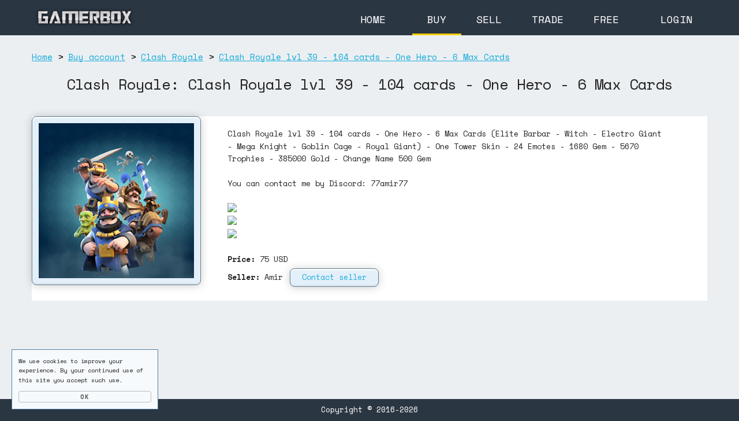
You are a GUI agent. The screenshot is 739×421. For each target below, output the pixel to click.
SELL (489, 19)
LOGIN (676, 19)
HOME (373, 19)
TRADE (547, 19)
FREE (606, 19)
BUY (436, 19)
